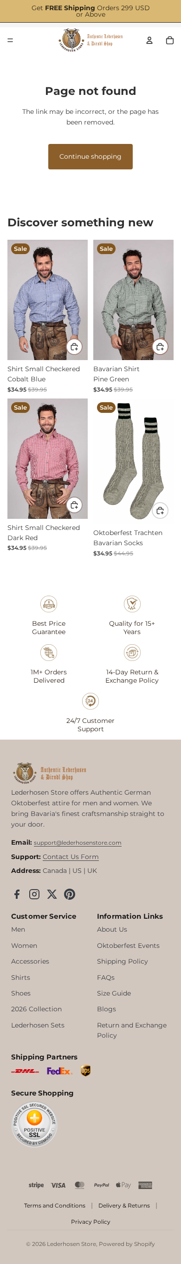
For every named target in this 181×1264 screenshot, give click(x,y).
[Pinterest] (69, 894)
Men (18, 929)
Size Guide (114, 993)
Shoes (21, 993)
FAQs (106, 977)
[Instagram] (34, 894)
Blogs (106, 1009)
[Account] (149, 40)
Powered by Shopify (127, 1243)
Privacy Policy (90, 1221)
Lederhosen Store (71, 1243)
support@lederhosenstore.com (78, 842)
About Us (112, 929)
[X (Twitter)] (52, 894)
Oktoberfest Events (128, 945)
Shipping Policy (122, 961)
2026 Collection (36, 1009)
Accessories (30, 961)
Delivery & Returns (124, 1205)
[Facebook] (16, 894)
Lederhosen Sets (38, 1025)
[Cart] (170, 40)
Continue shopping (90, 156)
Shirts (20, 977)
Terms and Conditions (54, 1205)
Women (24, 945)
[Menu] (10, 40)
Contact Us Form (71, 857)
